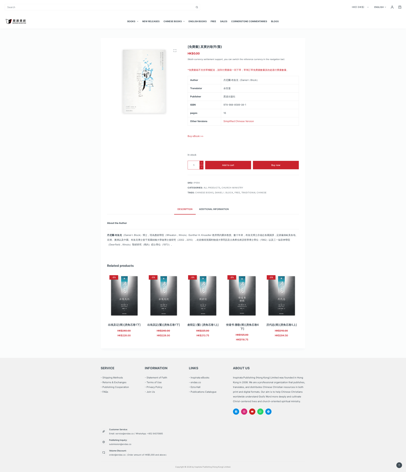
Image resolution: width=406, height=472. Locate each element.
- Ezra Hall (194, 387)
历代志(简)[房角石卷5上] (281, 324)
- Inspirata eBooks (199, 377)
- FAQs (104, 391)
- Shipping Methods (112, 377)
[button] (380, 7)
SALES (223, 21)
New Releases (151, 21)
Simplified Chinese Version (238, 121)
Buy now (275, 165)
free (213, 21)
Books (131, 21)
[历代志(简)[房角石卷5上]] (281, 296)
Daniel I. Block (224, 192)
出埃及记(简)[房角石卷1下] (124, 324)
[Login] (392, 7)
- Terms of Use (153, 382)
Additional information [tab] (214, 209)
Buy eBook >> (195, 136)
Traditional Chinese (254, 192)
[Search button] (197, 7)
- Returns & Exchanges (113, 382)
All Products (212, 187)
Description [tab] (184, 209)
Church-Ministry (232, 187)
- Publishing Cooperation (115, 387)
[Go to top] (399, 465)
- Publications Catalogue (202, 391)
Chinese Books (173, 21)
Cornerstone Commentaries (249, 21)
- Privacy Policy (153, 387)
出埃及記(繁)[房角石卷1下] (163, 324)
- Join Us (150, 391)
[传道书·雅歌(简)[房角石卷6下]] (242, 296)
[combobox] (99, 7)
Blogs (275, 21)
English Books (198, 21)
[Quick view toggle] (131, 315)
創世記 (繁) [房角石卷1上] (203, 324)
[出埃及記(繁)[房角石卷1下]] (163, 296)
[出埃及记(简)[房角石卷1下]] (124, 296)
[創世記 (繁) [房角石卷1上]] (203, 296)
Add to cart (228, 165)
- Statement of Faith (156, 377)
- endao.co (195, 382)
